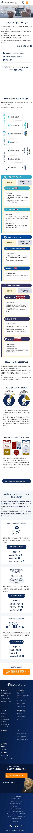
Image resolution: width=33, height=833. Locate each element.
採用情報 (4, 752)
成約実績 (19, 714)
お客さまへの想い (15, 604)
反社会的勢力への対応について (16, 811)
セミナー (19, 731)
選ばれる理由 (21, 690)
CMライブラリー (5, 755)
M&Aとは (4, 690)
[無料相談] (27, 3)
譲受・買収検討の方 (23, 46)
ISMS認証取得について (16, 804)
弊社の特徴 (9, 60)
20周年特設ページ (16, 821)
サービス (3, 711)
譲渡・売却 (4, 714)
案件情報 (4, 731)
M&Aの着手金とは (14, 555)
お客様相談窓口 (16, 819)
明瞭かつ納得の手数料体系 (14, 56)
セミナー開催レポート (22, 739)
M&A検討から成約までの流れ (15, 53)
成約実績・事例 (21, 711)
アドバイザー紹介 (15, 607)
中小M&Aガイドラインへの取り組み (16, 814)
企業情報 (4, 744)
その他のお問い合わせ (12, 782)
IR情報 (3, 747)
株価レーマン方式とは (15, 561)
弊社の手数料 (20, 693)
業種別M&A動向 (5, 698)
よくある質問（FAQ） (16, 796)
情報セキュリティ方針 (16, 801)
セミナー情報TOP (21, 734)
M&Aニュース (4, 696)
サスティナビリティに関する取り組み (16, 816)
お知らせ (3, 749)
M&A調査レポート (6, 701)
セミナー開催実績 (21, 736)
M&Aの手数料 (13, 558)
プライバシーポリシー (16, 798)
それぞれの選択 (14, 650)
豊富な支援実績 (21, 703)
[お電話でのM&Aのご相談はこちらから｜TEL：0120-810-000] (16, 768)
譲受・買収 (4, 716)
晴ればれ (12, 653)
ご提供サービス (14, 610)
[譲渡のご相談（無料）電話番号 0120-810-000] (23, 3)
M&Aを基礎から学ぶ (6, 693)
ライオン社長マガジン (7, 758)
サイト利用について (16, 809)
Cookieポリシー (16, 806)
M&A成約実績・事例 (15, 656)
